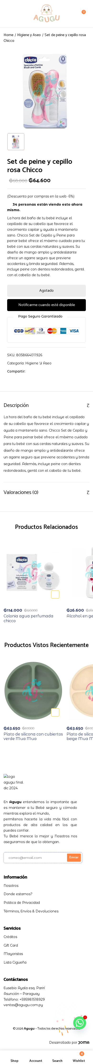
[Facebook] (31, 371)
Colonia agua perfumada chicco (28, 618)
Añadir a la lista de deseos (55, 594)
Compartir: (16, 371)
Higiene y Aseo (29, 35)
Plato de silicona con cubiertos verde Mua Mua (33, 736)
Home (8, 35)
